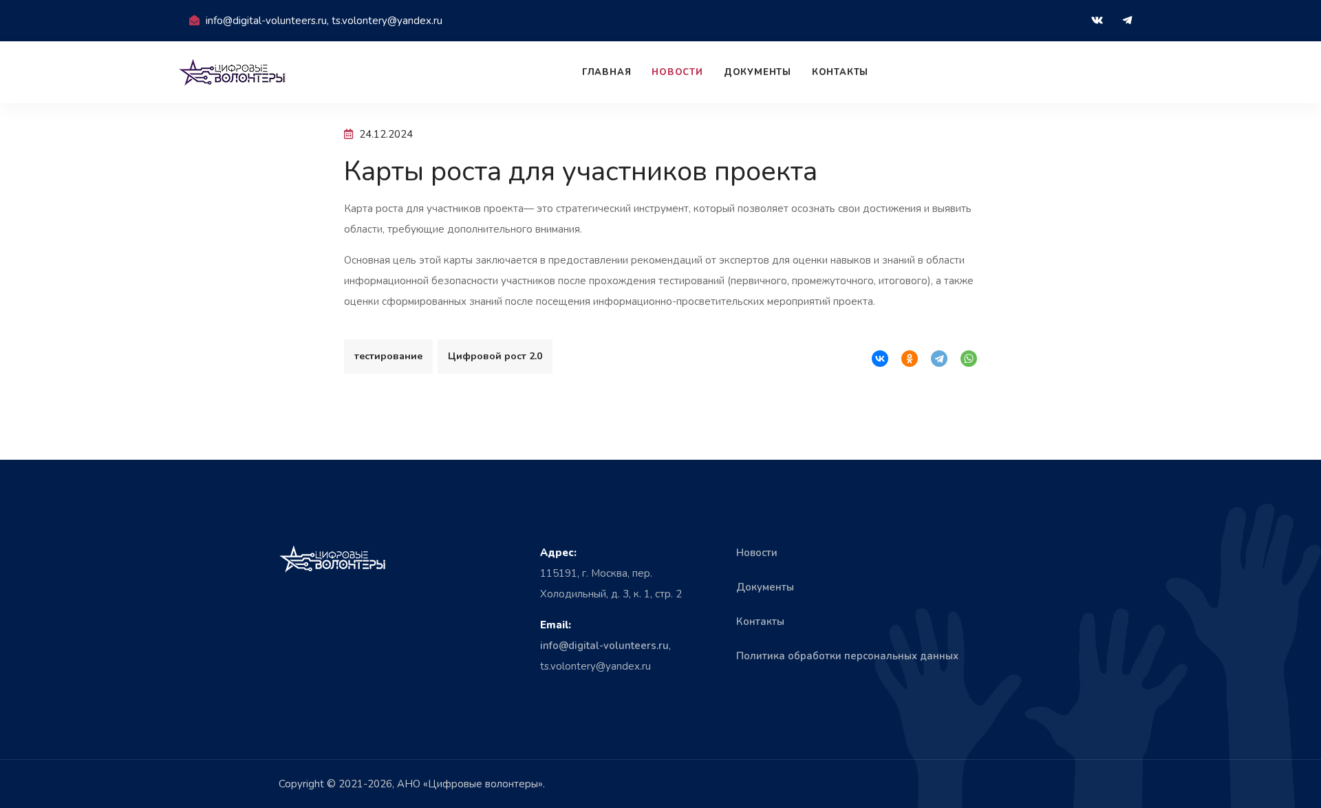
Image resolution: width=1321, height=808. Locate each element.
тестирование (388, 356)
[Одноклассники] (909, 358)
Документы (757, 72)
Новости (677, 72)
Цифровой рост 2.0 (495, 356)
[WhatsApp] (968, 358)
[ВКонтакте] (880, 358)
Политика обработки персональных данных (847, 656)
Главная (606, 72)
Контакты (840, 72)
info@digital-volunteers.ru (604, 645)
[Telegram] (939, 358)
